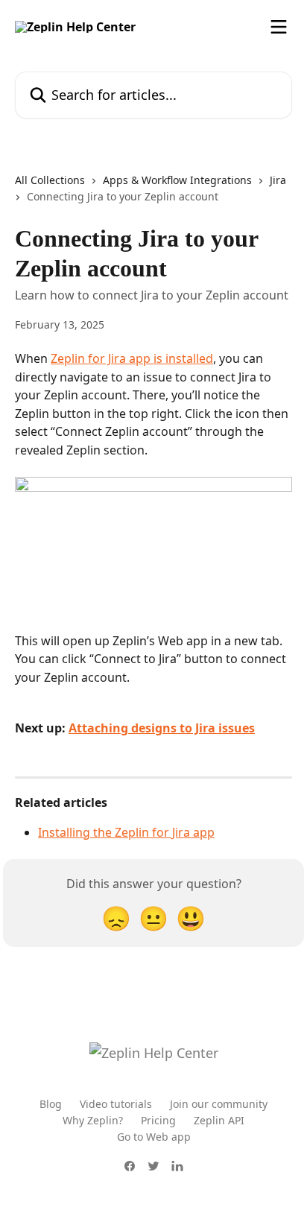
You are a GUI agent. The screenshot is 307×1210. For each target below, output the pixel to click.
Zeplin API (219, 1120)
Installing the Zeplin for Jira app (126, 832)
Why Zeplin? (93, 1120)
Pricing (158, 1120)
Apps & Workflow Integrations (177, 180)
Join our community (219, 1104)
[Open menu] (278, 27)
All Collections (50, 180)
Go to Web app (154, 1137)
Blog (50, 1104)
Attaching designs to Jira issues (162, 728)
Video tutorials (116, 1104)
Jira (278, 180)
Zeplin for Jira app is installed (132, 358)
